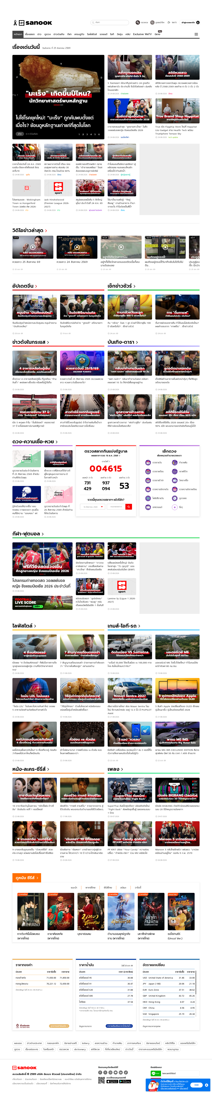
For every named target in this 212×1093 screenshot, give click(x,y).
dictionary (80, 1049)
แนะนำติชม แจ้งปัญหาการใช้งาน (78, 1079)
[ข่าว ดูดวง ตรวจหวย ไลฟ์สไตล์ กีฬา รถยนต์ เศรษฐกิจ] (32, 23)
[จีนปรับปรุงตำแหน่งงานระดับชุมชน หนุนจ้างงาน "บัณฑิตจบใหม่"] (34, 307)
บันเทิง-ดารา (121, 342)
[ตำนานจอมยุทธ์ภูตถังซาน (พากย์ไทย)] (121, 911)
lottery (85, 1043)
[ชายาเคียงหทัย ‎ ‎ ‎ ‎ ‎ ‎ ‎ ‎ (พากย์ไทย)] (61, 911)
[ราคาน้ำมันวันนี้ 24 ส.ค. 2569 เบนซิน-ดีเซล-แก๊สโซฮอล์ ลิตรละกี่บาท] (26, 152)
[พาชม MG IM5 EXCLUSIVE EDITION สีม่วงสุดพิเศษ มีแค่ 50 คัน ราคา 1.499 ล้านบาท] (177, 734)
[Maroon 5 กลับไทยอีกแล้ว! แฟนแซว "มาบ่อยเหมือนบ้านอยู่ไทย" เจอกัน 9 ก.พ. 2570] (177, 833)
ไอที (112, 34)
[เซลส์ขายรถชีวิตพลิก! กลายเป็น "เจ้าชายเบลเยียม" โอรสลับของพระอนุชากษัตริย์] (90, 152)
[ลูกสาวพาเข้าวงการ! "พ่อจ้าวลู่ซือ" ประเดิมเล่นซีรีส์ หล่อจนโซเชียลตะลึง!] (130, 406)
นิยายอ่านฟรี (70, 1043)
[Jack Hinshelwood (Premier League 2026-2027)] (58, 188)
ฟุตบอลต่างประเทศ (95, 210)
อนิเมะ (123, 887)
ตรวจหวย (64, 1049)
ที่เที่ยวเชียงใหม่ (112, 1049)
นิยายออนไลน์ (153, 1043)
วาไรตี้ (138, 887)
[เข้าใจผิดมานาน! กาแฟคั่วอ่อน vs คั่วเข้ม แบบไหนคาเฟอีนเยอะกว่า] (82, 734)
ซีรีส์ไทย (108, 887)
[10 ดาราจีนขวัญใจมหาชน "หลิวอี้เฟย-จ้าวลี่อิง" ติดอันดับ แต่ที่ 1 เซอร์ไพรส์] (34, 790)
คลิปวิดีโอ (170, 1043)
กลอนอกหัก (53, 1043)
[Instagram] (110, 1072)
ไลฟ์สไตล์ (92, 34)
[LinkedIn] (121, 1072)
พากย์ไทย (90, 887)
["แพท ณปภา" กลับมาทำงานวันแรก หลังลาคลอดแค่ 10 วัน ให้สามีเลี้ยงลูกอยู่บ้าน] (130, 363)
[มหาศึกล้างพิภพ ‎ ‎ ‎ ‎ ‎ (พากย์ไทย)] (151, 911)
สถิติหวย (95, 1049)
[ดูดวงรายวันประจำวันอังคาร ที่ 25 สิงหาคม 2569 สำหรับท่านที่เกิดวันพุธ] (26, 458)
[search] (128, 507)
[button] (93, 22)
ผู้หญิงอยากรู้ (125, 175)
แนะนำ (74, 887)
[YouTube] (116, 1072)
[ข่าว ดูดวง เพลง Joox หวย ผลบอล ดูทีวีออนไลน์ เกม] (24, 1068)
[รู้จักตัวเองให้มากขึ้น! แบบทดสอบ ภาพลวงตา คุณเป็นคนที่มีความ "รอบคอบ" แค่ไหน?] (26, 494)
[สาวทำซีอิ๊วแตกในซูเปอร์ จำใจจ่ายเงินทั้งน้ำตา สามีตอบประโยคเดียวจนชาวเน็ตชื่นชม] (82, 406)
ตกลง (196, 1085)
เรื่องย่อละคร (31, 1049)
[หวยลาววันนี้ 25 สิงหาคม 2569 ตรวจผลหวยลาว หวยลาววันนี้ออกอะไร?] (82, 363)
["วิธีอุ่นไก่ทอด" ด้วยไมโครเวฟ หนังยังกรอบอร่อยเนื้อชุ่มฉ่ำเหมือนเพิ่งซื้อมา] (82, 690)
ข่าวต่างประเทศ (34, 1043)
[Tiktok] (126, 1072)
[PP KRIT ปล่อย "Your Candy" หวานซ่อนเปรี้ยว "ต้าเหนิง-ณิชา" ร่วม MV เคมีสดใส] (130, 833)
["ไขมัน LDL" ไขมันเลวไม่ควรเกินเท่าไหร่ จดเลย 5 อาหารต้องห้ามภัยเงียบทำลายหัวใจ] (34, 690)
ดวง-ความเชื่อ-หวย (33, 441)
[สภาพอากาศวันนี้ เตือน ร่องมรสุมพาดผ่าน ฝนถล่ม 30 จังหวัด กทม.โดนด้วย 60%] (58, 152)
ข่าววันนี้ (129, 1049)
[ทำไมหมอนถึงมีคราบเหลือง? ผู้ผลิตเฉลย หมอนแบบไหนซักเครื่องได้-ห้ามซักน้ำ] (122, 152)
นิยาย (157, 34)
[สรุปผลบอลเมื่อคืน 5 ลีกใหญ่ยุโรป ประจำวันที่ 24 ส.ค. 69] (90, 188)
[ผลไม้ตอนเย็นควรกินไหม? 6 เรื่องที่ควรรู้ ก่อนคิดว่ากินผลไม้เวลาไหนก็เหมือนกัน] (34, 734)
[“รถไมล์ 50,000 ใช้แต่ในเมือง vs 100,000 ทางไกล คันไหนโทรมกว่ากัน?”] (130, 646)
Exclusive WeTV (142, 34)
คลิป (128, 34)
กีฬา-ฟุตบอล (26, 533)
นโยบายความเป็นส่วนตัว (22, 1083)
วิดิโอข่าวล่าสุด (27, 230)
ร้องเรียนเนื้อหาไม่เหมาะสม (51, 1079)
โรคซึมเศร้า (48, 1049)
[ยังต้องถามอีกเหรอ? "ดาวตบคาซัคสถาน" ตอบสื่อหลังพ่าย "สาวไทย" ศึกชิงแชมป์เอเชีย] (90, 550)
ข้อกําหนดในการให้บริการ (60, 1083)
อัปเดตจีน (22, 286)
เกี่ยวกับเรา (17, 1079)
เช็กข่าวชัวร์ (120, 286)
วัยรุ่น (120, 34)
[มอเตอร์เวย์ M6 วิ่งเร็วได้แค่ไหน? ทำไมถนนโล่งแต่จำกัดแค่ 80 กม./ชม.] (177, 646)
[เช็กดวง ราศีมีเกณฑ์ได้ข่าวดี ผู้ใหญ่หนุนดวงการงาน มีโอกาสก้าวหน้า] (58, 458)
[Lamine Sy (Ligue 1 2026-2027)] (122, 586)
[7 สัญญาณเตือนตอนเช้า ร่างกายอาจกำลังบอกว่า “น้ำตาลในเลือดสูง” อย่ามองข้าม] (82, 646)
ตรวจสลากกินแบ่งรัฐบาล (105, 451)
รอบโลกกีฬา (125, 137)
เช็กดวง (169, 451)
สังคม (170, 94)
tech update (173, 137)
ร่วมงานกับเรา (31, 1079)
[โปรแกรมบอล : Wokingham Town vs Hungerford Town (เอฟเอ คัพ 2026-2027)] (26, 188)
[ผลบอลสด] (42, 603)
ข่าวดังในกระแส (28, 342)
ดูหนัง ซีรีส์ (25, 878)
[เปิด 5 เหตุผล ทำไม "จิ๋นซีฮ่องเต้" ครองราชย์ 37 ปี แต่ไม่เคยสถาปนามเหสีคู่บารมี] (34, 406)
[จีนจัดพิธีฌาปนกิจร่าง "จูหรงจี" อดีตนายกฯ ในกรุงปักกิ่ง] (82, 307)
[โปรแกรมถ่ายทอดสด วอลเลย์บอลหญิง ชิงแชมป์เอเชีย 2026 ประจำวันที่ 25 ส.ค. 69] (42, 559)
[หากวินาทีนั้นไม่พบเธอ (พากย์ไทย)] (30, 911)
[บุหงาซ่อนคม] (91, 911)
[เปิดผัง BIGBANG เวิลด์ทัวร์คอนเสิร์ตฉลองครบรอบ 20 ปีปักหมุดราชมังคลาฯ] (177, 790)
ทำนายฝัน (117, 1043)
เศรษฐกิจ (79, 34)
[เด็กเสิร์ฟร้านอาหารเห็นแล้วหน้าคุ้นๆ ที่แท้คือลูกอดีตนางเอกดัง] (177, 363)
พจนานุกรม (173, 1049)
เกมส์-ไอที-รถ (122, 626)
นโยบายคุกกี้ (41, 1083)
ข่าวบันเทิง (58, 34)
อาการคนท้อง (134, 1043)
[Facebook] (100, 1072)
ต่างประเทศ (124, 94)
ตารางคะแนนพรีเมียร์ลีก (150, 1049)
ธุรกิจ (28, 175)
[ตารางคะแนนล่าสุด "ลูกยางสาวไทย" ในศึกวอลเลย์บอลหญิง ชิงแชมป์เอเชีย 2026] (130, 110)
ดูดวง (47, 34)
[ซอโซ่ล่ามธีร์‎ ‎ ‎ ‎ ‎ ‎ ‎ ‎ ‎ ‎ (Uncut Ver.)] (181, 911)
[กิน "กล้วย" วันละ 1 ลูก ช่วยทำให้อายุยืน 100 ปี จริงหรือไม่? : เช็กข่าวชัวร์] (130, 307)
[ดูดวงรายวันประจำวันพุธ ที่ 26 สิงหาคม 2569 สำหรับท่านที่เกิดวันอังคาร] (58, 494)
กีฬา (69, 34)
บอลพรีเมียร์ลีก (187, 1043)
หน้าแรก (18, 34)
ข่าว (39, 34)
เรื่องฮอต (30, 34)
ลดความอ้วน (101, 1043)
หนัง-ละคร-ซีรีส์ (29, 769)
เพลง (113, 769)
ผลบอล (18, 1043)
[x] (105, 1072)
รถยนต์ (103, 34)
